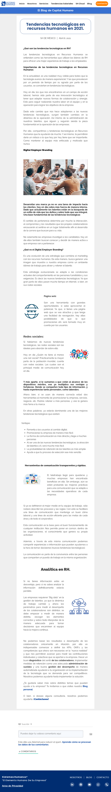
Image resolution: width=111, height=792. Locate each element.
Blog (89, 3)
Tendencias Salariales (62, 3)
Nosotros (32, 3)
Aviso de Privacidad (12, 786)
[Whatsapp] (98, 784)
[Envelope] (89, 784)
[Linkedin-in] (72, 784)
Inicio (22, 3)
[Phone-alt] (107, 784)
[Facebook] (81, 784)
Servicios (43, 3)
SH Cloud (80, 3)
